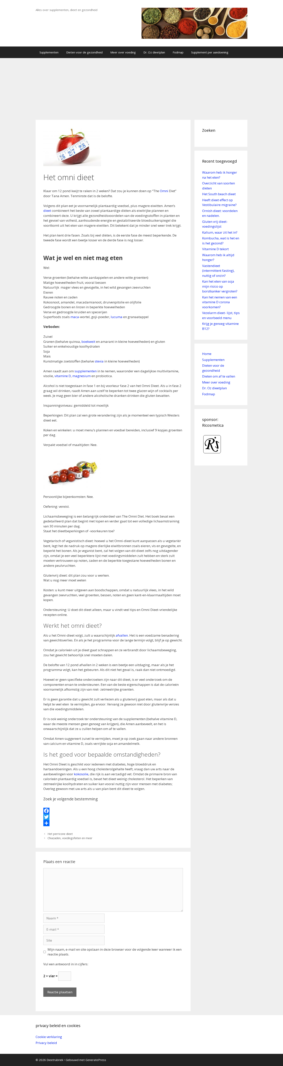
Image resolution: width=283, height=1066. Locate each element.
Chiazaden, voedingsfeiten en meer (70, 838)
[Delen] (113, 823)
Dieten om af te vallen (218, 376)
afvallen (122, 635)
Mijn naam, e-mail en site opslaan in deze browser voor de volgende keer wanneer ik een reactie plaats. (115, 952)
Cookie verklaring (49, 1037)
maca (74, 317)
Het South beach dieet (219, 194)
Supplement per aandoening (209, 52)
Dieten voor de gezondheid (84, 52)
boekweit (88, 341)
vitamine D (62, 376)
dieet (47, 210)
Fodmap (178, 52)
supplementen (85, 371)
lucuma (116, 317)
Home (206, 353)
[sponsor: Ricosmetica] (212, 455)
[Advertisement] (141, 87)
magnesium (81, 376)
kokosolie (81, 774)
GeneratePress (95, 1060)
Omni (164, 191)
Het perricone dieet (60, 834)
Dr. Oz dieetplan (154, 52)
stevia (99, 361)
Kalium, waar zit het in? (219, 232)
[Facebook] (113, 811)
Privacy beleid (46, 1043)
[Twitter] (113, 817)
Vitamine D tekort (215, 249)
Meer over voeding (123, 52)
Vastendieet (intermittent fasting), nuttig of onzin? (218, 271)
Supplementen (49, 52)
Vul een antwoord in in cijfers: (65, 964)
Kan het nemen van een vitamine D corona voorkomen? (219, 302)
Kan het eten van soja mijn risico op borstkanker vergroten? (219, 286)
